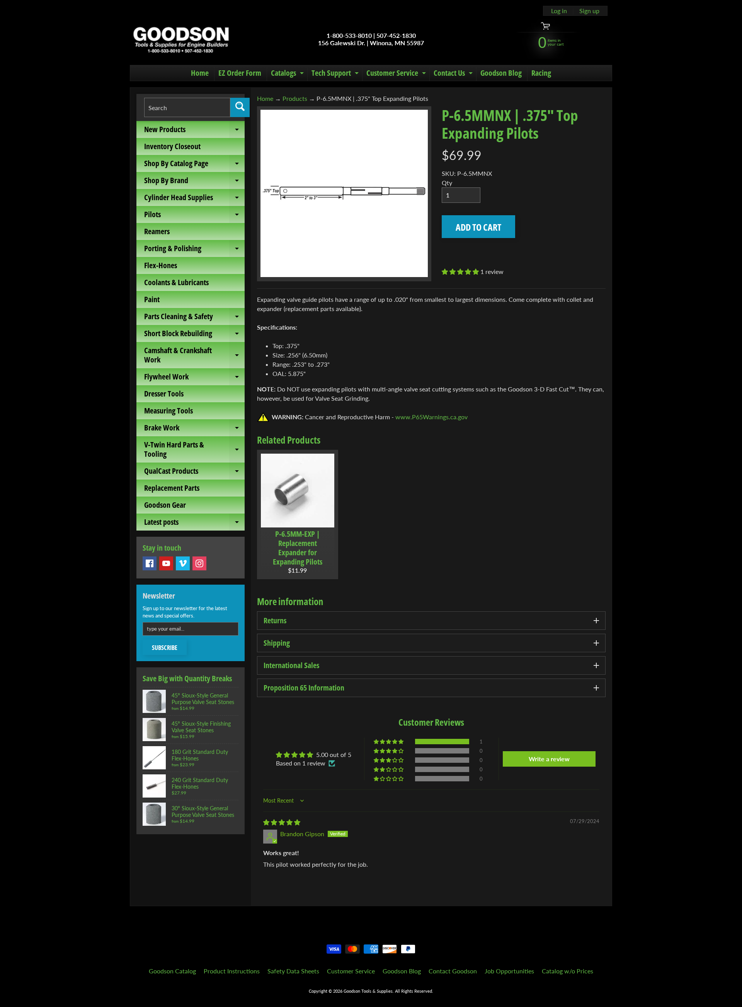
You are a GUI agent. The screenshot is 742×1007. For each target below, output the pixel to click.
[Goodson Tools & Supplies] (181, 39)
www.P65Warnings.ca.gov (431, 416)
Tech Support (336, 74)
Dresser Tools (164, 393)
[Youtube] (166, 563)
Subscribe (164, 647)
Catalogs (288, 74)
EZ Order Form (239, 73)
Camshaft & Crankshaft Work (194, 355)
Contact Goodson (453, 971)
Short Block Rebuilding (194, 335)
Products (295, 98)
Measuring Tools (168, 410)
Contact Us (454, 74)
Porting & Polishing (194, 250)
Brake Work (194, 429)
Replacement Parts (171, 488)
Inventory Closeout (172, 146)
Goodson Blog (501, 73)
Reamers (157, 231)
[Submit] (240, 107)
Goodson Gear (165, 505)
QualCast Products (194, 473)
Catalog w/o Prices (567, 971)
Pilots (194, 216)
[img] (281, 822)
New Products (194, 131)
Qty (447, 182)
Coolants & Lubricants (176, 282)
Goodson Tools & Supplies (368, 990)
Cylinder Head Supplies (194, 199)
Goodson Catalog (172, 971)
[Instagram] (199, 563)
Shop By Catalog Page (194, 165)
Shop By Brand (194, 182)
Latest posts (194, 524)
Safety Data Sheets (293, 971)
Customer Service (397, 74)
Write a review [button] (549, 758)
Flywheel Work (194, 378)
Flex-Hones (160, 265)
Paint (152, 299)
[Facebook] (150, 563)
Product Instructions (232, 971)
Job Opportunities (509, 971)
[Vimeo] (183, 563)
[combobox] (187, 107)
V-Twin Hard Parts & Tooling (194, 449)
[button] (461, 271)
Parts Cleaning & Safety (194, 318)
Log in (559, 11)
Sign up (589, 11)
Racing (541, 73)
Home (200, 73)
